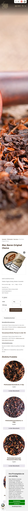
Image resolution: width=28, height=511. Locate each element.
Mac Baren (16, 239)
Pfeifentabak (10, 239)
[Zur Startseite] (4, 9)
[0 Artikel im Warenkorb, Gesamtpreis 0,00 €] (25, 6)
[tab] (9, 318)
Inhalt (3, 301)
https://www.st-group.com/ (8, 329)
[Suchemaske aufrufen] (22, 6)
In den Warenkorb (16, 310)
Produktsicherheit (9, 318)
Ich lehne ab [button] (16, 503)
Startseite (4, 239)
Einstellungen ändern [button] (17, 506)
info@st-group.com (21, 327)
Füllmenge (4, 305)
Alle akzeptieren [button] (16, 501)
